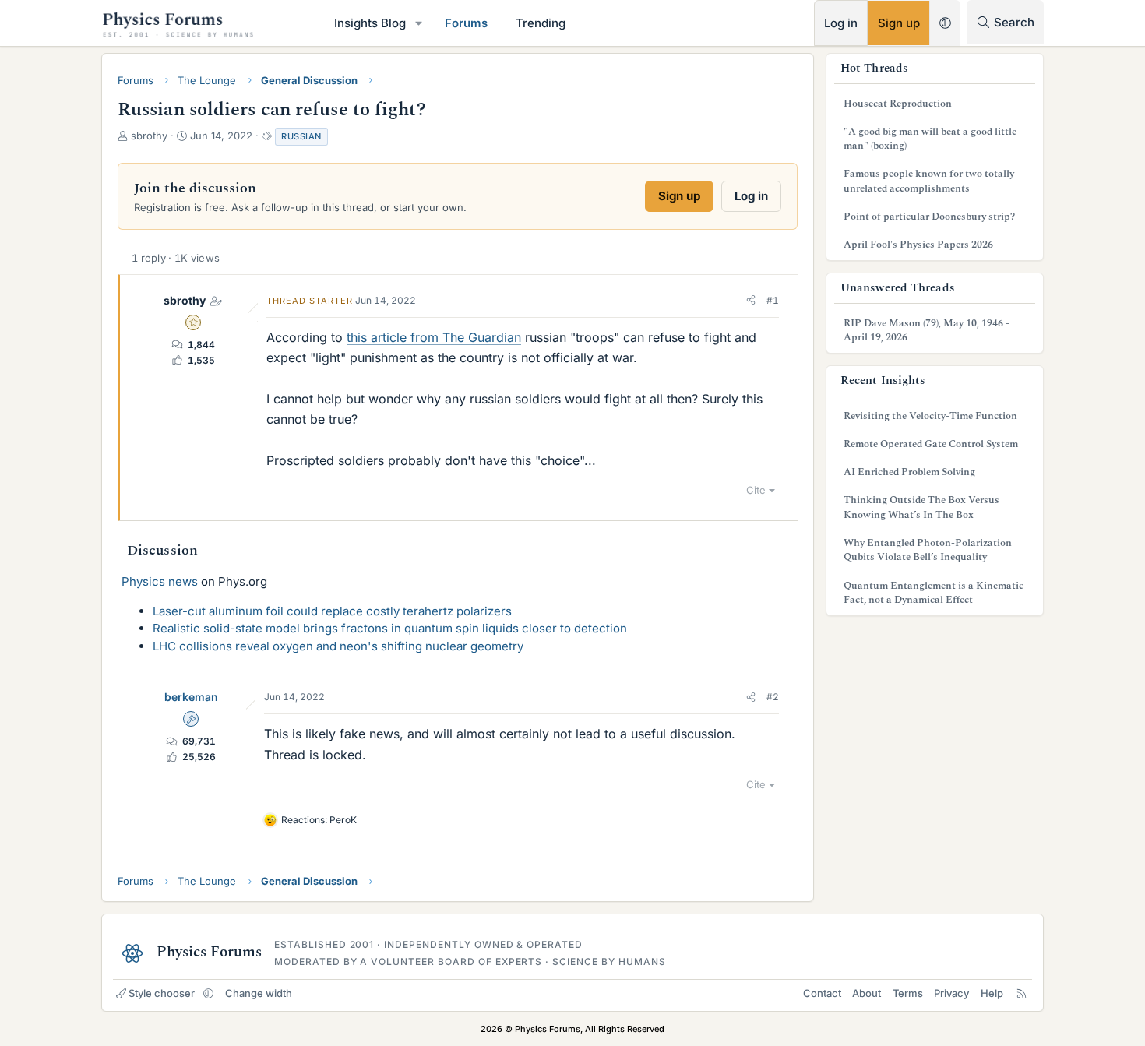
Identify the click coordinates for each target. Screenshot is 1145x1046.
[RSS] (1021, 993)
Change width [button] (258, 993)
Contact (822, 993)
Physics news (160, 581)
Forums (466, 23)
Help (992, 993)
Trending (540, 23)
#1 (772, 300)
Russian (301, 136)
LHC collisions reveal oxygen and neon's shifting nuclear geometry (338, 646)
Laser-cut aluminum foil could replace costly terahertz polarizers (332, 611)
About (866, 993)
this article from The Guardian (434, 337)
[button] (419, 23)
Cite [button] (756, 490)
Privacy (951, 993)
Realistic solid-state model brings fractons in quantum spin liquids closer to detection (390, 628)
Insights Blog (370, 23)
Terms (908, 993)
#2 (772, 697)
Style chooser (161, 993)
